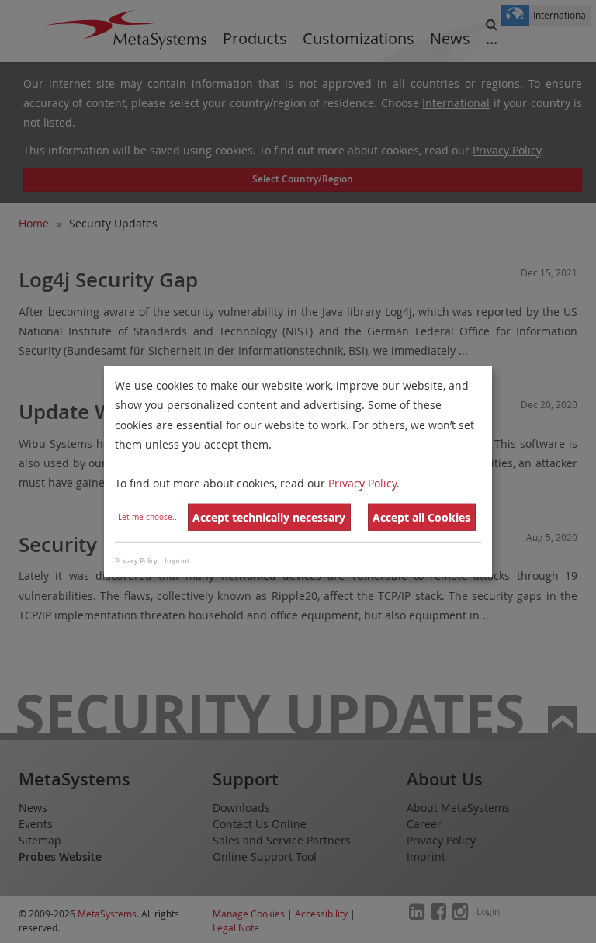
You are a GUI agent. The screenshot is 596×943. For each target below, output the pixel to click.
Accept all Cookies (421, 517)
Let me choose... (148, 517)
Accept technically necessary (268, 517)
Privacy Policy (362, 483)
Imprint (177, 560)
